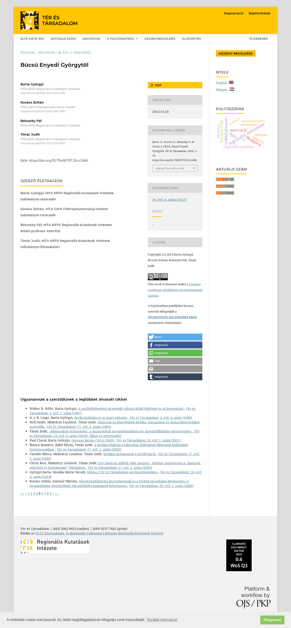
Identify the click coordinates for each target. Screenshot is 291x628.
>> (57, 493)
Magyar (223, 89)
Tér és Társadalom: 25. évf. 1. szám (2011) (148, 440)
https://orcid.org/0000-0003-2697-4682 (42, 111)
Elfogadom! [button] (272, 620)
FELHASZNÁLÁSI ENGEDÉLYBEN (172, 317)
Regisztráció (233, 13)
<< (22, 493)
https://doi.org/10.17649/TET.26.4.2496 (58, 161)
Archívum (91, 38)
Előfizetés (191, 38)
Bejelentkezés (260, 13)
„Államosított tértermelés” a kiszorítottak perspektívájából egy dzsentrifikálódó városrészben (120, 431)
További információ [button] (162, 620)
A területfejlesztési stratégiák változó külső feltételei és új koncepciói (131, 408)
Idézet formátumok (170, 168)
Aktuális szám (63, 38)
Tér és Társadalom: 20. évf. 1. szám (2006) (161, 486)
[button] (175, 337)
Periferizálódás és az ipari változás (101, 417)
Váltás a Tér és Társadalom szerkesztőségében (122, 472)
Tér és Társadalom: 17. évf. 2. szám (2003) (79, 426)
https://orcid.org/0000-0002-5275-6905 (42, 143)
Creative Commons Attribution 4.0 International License (175, 290)
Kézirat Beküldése (236, 53)
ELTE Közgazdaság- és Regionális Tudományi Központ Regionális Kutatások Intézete (99, 533)
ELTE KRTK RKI (32, 38)
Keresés (260, 38)
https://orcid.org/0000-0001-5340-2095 (42, 93)
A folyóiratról (121, 38)
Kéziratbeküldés (160, 38)
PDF (157, 85)
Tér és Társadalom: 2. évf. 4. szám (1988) (161, 417)
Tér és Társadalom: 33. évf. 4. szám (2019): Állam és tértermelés (115, 433)
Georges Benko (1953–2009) (93, 440)
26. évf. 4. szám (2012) (74, 52)
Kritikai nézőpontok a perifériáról (129, 454)
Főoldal (27, 52)
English (222, 83)
